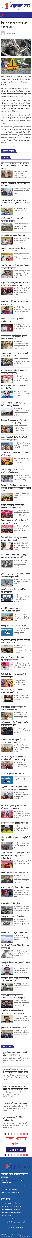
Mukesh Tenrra (10, 33)
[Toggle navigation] (29, 15)
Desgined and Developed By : (24, 1236)
